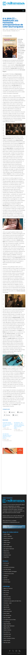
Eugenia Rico (6, 540)
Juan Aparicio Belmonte (9, 548)
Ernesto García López (8, 538)
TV (18, 30)
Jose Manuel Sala (7, 615)
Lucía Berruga (7, 621)
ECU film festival (7, 569)
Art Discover (6, 563)
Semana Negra (7, 581)
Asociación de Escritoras (9, 567)
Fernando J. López (8, 603)
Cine (17, 29)
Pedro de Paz (7, 553)
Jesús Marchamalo (8, 546)
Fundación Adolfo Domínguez (10, 571)
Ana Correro (6, 592)
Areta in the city (7, 596)
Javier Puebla (6, 544)
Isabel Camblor (7, 542)
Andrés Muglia (7, 534)
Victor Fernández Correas (9, 638)
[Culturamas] (14, 503)
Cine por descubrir (7, 30)
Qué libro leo (6, 579)
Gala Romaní (6, 607)
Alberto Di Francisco (8, 588)
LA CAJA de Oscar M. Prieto (10, 619)
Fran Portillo (6, 605)
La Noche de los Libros (9, 573)
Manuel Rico (6, 550)
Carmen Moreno (7, 598)
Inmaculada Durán (8, 611)
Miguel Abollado (7, 623)
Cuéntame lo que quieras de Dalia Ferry (12, 601)
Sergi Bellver (6, 557)
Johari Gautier (7, 613)
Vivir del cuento (7, 642)
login (19, 653)
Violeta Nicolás (7, 640)
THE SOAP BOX (7, 636)
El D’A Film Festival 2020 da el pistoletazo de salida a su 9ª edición (7, 424)
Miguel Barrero (7, 628)
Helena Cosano (7, 609)
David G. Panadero (8, 536)
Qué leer (5, 577)
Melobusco (6, 575)
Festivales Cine (14, 30)
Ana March (6, 594)
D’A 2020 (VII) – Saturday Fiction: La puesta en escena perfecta (7, 436)
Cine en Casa (22, 29)
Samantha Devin (7, 555)
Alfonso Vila (6, 590)
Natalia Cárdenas (7, 630)
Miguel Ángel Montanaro (9, 626)
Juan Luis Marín (7, 617)
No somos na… (7, 632)
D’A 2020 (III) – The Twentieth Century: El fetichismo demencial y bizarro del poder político (19, 425)
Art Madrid (6, 565)
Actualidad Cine (12, 29)
